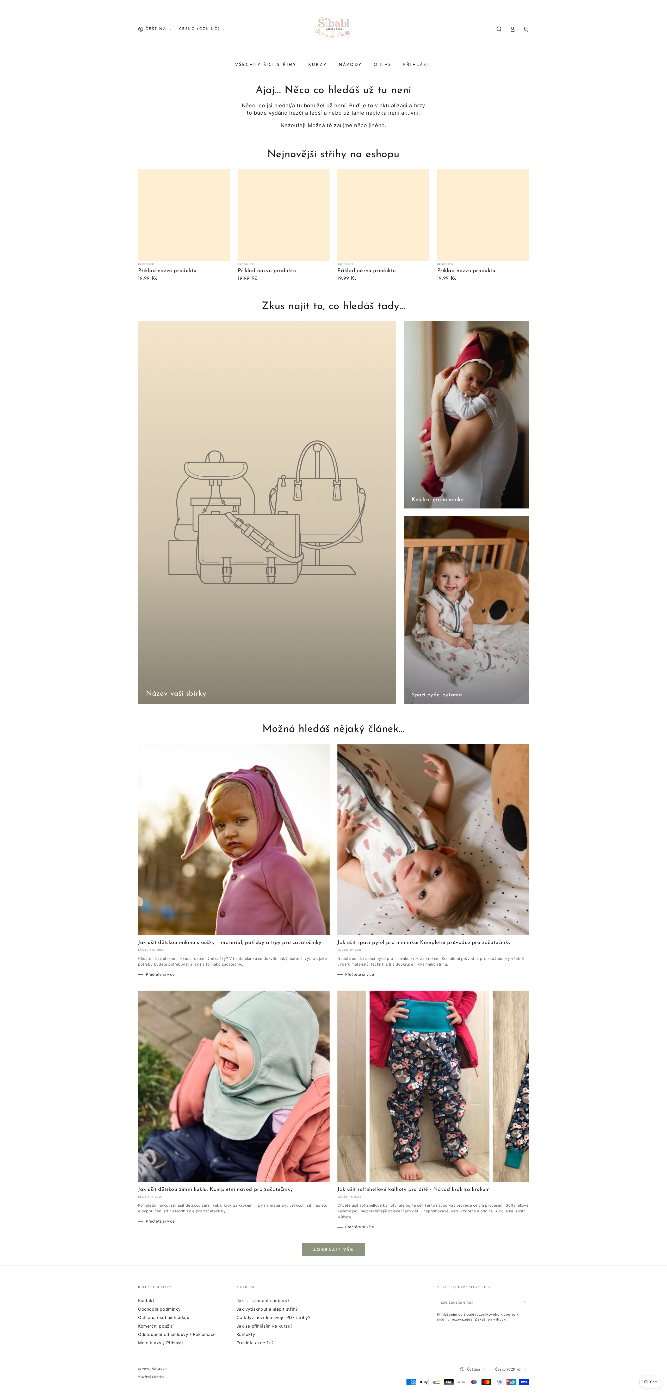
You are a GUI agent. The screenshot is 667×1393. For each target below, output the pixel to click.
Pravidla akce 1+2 (255, 1342)
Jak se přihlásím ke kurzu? (265, 1326)
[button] (499, 29)
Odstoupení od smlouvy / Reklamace (177, 1334)
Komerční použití (156, 1326)
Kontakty (246, 1334)
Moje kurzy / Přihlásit (160, 1342)
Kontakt (146, 1300)
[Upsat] (526, 1302)
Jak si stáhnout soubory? (263, 1300)
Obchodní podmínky (159, 1309)
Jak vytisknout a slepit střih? (267, 1309)
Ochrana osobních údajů (163, 1317)
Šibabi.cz (159, 1369)
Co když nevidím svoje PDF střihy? (274, 1317)
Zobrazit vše (333, 1250)
